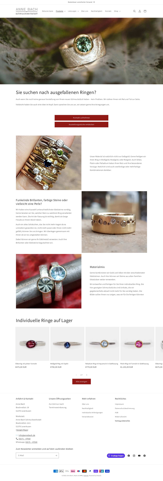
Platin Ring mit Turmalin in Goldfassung (134, 364)
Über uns (85, 404)
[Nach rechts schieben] (86, 375)
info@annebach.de (27, 435)
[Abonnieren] (56, 455)
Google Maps (22, 430)
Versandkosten (88, 417)
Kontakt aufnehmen (81, 118)
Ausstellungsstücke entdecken (81, 124)
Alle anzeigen (81, 381)
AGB (116, 412)
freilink (86, 475)
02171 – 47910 (25, 438)
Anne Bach (70, 475)
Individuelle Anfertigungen (92, 412)
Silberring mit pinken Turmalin (26, 364)
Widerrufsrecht (120, 417)
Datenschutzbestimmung (125, 408)
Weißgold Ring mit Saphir (59, 364)
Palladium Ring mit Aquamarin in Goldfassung (101, 364)
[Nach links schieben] (76, 375)
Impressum (119, 404)
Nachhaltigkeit (87, 408)
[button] (60, 11)
